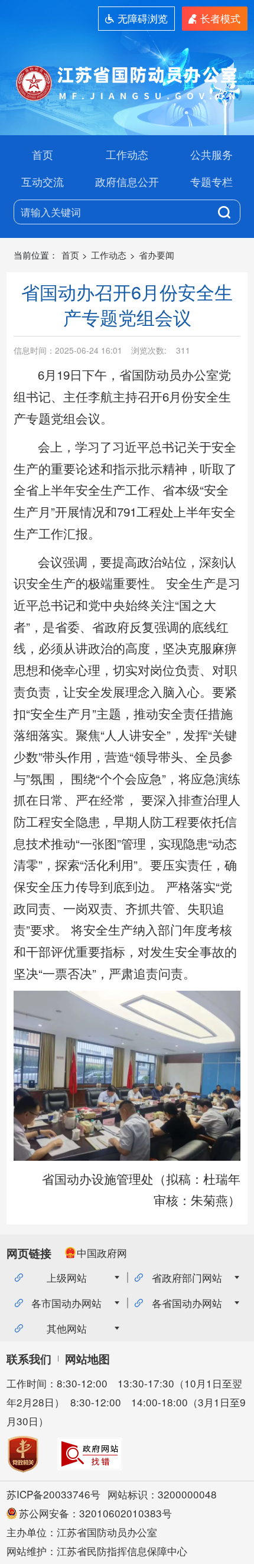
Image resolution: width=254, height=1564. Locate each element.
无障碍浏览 (143, 18)
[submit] (224, 212)
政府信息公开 (127, 181)
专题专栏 (211, 181)
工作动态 (127, 154)
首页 (42, 154)
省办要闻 (156, 255)
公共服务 (211, 154)
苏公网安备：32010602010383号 (95, 1513)
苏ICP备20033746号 (53, 1494)
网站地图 (87, 1358)
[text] (118, 212)
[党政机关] (23, 1454)
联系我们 (28, 1358)
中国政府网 (102, 1252)
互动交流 (42, 181)
